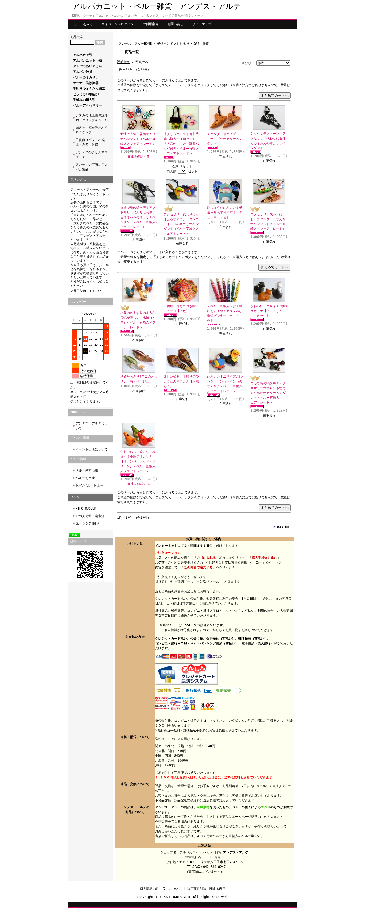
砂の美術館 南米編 (90, 516)
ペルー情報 (78, 459)
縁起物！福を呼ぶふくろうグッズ (92, 130)
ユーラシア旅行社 (88, 523)
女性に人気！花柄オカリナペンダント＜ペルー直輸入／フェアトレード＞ (138, 139)
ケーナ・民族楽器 (86, 83)
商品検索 (76, 37)
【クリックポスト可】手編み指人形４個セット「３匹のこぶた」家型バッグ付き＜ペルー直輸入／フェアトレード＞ (181, 143)
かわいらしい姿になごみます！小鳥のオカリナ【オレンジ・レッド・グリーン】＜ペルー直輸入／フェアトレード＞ (138, 461)
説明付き (123, 62)
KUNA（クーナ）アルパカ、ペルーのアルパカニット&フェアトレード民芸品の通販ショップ (137, 16)
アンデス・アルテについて (92, 425)
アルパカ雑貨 (82, 72)
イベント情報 (80, 437)
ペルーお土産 (85, 478)
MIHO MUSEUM (86, 508)
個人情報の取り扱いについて (160, 889)
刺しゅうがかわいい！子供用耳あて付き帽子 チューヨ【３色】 (224, 212)
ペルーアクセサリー (87, 105)
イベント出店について (92, 449)
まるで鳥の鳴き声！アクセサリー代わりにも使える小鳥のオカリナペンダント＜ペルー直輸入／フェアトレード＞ (268, 392)
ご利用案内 (150, 24)
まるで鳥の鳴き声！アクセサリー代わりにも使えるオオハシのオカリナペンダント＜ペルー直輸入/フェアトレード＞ (138, 217)
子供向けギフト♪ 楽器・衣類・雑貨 (90, 142)
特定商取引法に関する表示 (206, 889)
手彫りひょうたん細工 (89, 88)
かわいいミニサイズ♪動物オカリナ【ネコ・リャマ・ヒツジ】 (269, 311)
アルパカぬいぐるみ (87, 66)
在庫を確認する (138, 156)
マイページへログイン (118, 24)
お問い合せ (175, 24)
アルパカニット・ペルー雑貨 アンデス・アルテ (156, 6)
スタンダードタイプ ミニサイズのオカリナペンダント (224, 139)
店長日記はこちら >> (86, 291)
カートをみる (83, 24)
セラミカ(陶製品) (86, 94)
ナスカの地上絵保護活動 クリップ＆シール (92, 117)
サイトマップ (201, 24)
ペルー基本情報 (87, 470)
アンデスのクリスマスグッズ (92, 154)
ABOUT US (77, 411)
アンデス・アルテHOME (135, 43)
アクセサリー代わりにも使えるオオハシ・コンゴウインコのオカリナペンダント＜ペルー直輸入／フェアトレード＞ (181, 223)
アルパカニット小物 (87, 60)
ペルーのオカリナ (86, 77)
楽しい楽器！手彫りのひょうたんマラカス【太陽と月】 (181, 381)
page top (283, 526)
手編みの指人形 (84, 100)
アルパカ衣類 (82, 55)
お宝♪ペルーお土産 (89, 485)
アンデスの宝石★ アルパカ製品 (92, 167)
